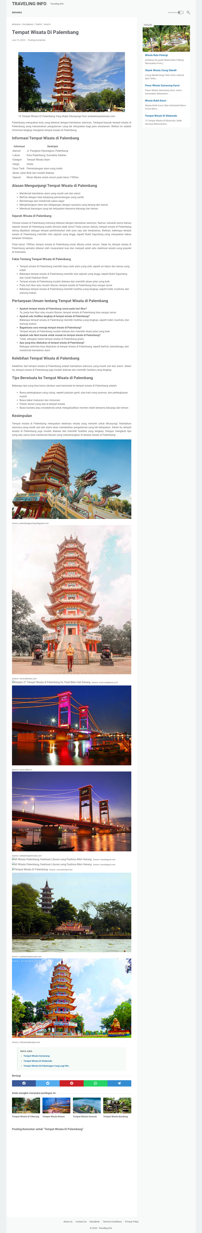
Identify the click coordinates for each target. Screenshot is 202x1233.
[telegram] (119, 1083)
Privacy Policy (132, 1221)
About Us (67, 1221)
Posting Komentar (37, 40)
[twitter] (48, 1083)
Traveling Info (29, 3)
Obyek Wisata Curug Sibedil (160, 70)
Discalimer (95, 1221)
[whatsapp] (95, 1083)
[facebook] (24, 1083)
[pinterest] (71, 1083)
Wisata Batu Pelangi (156, 55)
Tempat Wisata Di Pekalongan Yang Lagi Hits (46, 1066)
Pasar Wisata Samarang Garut (162, 85)
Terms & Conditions (112, 1221)
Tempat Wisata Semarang (37, 1056)
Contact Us (81, 1221)
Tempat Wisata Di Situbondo (38, 1061)
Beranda (17, 12)
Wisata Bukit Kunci (155, 100)
